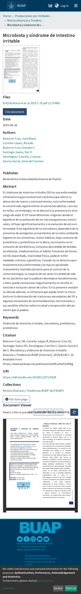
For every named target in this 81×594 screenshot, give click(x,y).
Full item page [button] (18, 399)
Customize (9, 588)
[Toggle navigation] (76, 5)
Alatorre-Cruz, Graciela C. (19, 147)
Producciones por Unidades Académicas (34, 16)
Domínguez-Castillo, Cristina (21, 156)
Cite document (14, 112)
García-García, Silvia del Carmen (23, 161)
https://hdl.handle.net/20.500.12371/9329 (29, 377)
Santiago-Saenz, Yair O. (17, 152)
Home (7, 16)
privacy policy (45, 580)
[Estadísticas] (50, 5)
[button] (56, 5)
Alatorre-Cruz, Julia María (19, 138)
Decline (58, 588)
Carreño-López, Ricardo (18, 143)
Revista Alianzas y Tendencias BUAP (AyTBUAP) (26, 20)
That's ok (71, 588)
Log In (64, 6)
